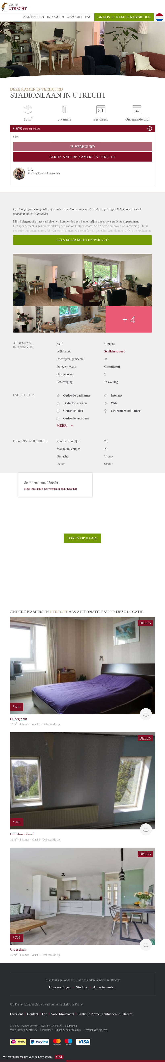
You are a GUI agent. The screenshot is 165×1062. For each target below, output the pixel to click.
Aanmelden (33, 17)
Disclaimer (46, 1029)
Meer (62, 425)
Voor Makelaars (62, 1014)
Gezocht (74, 17)
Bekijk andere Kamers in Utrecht (82, 157)
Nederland (71, 1025)
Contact (32, 1014)
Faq (44, 1014)
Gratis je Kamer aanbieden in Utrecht (105, 1014)
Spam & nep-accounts (68, 1029)
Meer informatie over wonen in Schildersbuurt (50, 488)
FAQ (88, 17)
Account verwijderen (95, 1029)
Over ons (16, 1014)
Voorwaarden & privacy (23, 1029)
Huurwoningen (60, 987)
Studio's (82, 987)
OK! (59, 1056)
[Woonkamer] (47, 280)
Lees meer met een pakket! (82, 240)
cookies (24, 1056)
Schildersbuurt (114, 351)
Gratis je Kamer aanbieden (124, 17)
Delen (145, 623)
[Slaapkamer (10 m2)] (82, 319)
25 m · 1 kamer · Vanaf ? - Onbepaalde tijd (35, 954)
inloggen (55, 17)
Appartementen (104, 987)
